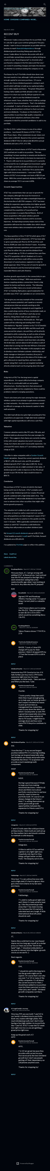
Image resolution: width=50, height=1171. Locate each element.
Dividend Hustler (16, 669)
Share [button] (6, 554)
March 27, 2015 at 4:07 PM (28, 825)
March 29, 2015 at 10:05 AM (28, 1043)
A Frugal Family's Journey (19, 1008)
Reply (13, 664)
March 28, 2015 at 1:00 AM (32, 933)
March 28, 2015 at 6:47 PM (20, 1010)
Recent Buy (12, 557)
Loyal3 (24, 536)
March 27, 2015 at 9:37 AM (35, 742)
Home (6, 19)
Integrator (14, 825)
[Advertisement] (25, 1133)
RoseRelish (22, 593)
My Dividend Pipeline (18, 742)
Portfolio (19, 545)
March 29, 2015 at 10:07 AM (28, 963)
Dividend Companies (19, 19)
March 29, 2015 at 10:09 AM (28, 892)
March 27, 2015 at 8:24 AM (36, 593)
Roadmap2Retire (17, 569)
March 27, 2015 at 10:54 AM (28, 627)
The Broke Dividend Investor (28, 642)
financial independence (25, 48)
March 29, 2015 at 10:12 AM (28, 841)
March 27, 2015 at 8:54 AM (32, 669)
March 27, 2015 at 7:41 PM (28, 644)
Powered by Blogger (27, 1163)
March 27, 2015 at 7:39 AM (32, 569)
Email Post (13, 554)
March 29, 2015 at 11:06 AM (28, 775)
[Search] (44, 3)
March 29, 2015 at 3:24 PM (28, 687)
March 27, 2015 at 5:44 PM (28, 875)
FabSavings (15, 875)
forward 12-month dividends (17, 533)
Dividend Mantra (16, 933)
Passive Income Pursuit (17, 8)
